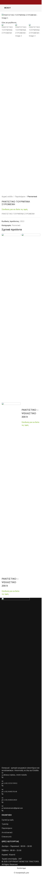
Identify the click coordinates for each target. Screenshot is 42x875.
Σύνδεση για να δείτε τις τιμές (15, 209)
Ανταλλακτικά (7, 832)
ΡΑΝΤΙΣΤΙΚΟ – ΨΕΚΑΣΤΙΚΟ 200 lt (10, 582)
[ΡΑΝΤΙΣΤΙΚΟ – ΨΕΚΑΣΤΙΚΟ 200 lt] (11, 318)
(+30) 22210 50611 (10, 783)
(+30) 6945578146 (10, 791)
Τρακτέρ (5, 824)
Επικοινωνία (6, 837)
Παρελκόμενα (20, 197)
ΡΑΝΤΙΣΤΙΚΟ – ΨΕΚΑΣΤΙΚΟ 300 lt (30, 413)
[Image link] (16, 682)
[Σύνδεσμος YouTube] (39, 7)
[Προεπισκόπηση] (4, 574)
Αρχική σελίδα (7, 197)
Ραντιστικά (32, 197)
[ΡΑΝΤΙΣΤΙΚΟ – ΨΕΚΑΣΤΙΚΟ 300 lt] (31, 318)
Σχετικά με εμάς (8, 820)
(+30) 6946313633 (10, 800)
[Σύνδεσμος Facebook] (36, 7)
